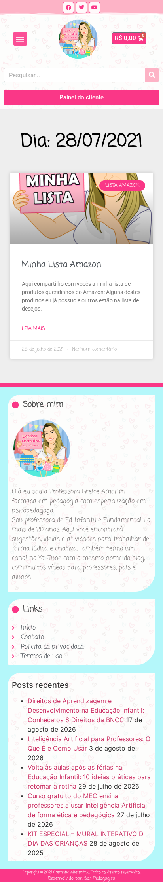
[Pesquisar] (152, 75)
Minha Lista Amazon (61, 264)
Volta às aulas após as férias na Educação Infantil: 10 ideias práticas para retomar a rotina (89, 776)
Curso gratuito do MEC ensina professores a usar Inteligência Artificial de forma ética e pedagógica (87, 805)
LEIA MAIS (33, 328)
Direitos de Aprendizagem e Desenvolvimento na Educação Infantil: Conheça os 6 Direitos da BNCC (86, 710)
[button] (20, 39)
